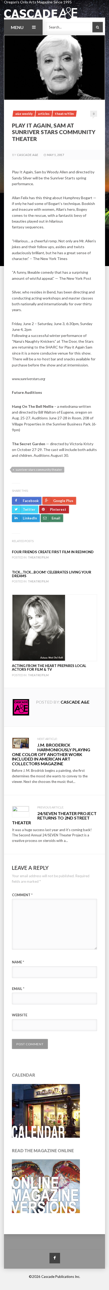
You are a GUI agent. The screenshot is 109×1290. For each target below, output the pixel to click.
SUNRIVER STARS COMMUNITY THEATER (39, 469)
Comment (22, 895)
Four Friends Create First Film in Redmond (53, 552)
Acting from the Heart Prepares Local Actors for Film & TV (49, 667)
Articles (43, 114)
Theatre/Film (64, 114)
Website (19, 1015)
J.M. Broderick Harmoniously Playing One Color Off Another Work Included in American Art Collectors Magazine (51, 754)
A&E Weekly (24, 114)
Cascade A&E (27, 154)
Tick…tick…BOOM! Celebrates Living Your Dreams (51, 574)
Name (18, 962)
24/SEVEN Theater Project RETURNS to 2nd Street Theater (54, 818)
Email (18, 989)
